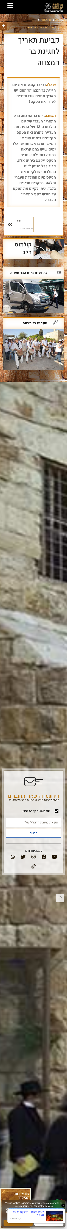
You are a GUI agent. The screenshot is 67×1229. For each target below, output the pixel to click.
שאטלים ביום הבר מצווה (28, 272)
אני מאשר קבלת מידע (36, 811)
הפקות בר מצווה (35, 323)
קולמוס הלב (23, 248)
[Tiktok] (33, 866)
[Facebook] (44, 857)
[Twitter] (23, 857)
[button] (3, 1191)
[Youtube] (54, 857)
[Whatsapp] (12, 857)
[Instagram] (33, 857)
